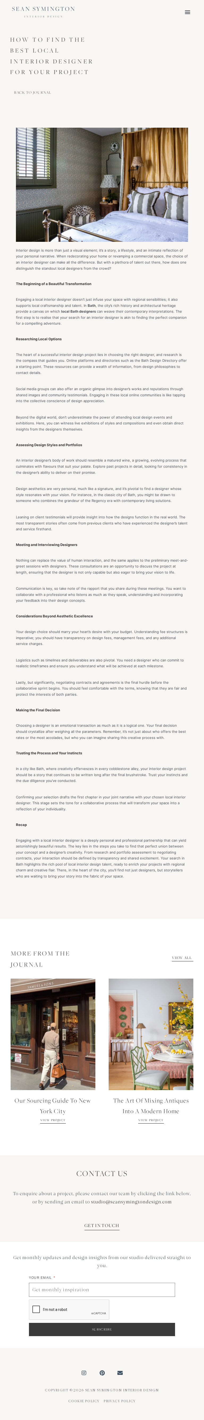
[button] (187, 12)
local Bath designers (78, 311)
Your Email (41, 1278)
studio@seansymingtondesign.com (131, 1201)
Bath (92, 305)
